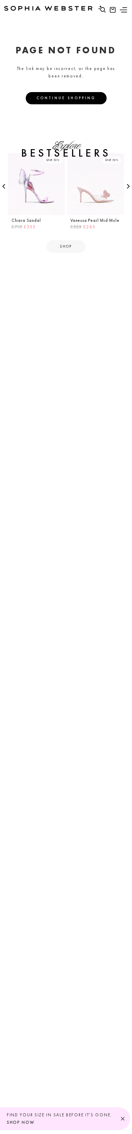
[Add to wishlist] (59, 159)
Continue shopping (66, 97)
